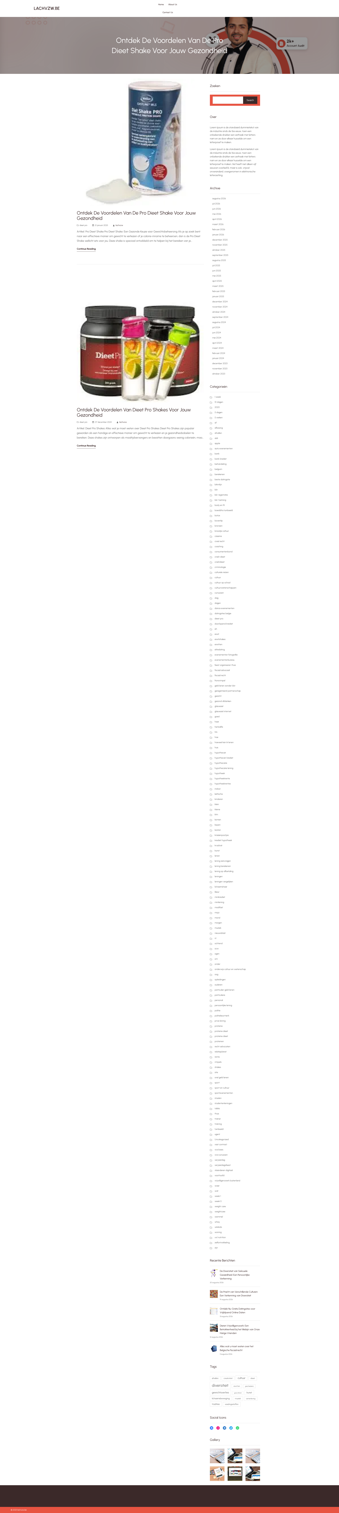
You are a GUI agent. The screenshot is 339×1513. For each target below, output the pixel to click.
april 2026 (217, 219)
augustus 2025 (219, 260)
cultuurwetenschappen (225, 587)
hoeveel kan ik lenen (224, 742)
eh (216, 629)
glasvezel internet (223, 711)
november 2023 (219, 368)
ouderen (218, 984)
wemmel (219, 1216)
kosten (218, 830)
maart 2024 (218, 348)
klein (217, 804)
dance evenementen (224, 608)
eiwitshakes (220, 639)
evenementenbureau (224, 660)
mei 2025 (216, 276)
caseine (218, 536)
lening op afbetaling (224, 871)
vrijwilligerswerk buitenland (227, 1180)
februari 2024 (218, 353)
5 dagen (218, 412)
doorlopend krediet (224, 623)
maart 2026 (218, 224)
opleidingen (220, 979)
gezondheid (237, 1393)
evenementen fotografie (226, 654)
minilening (219, 902)
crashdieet (220, 562)
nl (215, 938)
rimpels (218, 1062)
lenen (217, 856)
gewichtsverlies (220, 1392)
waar (217, 1185)
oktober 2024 (218, 312)
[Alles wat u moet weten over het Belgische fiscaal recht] (214, 1349)
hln (216, 732)
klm (216, 814)
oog (216, 974)
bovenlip (219, 520)
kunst (217, 850)
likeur (217, 892)
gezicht (218, 696)
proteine (219, 1026)
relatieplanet (221, 1051)
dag (216, 598)
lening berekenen (223, 866)
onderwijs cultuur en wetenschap (230, 969)
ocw (217, 948)
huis (216, 747)
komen (218, 819)
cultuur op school (222, 582)
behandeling (220, 464)
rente (217, 1057)
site (216, 1072)
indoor (218, 789)
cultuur (218, 577)
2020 (217, 407)
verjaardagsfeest (223, 1165)
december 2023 (220, 363)
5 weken (219, 417)
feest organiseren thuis (225, 665)
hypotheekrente (222, 778)
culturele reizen (222, 572)
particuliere (220, 995)
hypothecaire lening (224, 768)
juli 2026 (216, 203)
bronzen (218, 526)
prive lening (220, 1021)
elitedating (220, 649)
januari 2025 (218, 296)
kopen (217, 825)
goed (217, 716)
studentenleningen (223, 1103)
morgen (218, 922)
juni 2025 (216, 270)
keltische (219, 794)
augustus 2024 (219, 322)
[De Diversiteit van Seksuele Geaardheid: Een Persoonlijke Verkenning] (214, 1273)
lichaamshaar (221, 886)
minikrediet (220, 897)
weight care (220, 1206)
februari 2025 (218, 291)
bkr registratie (221, 495)
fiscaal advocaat (222, 670)
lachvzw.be (47, 8)
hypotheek (220, 773)
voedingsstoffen (231, 1404)
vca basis (219, 1149)
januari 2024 (218, 358)
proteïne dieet (221, 1036)
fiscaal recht (220, 675)
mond (217, 917)
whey (217, 1222)
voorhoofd (219, 1175)
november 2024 (220, 306)
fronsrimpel (220, 680)
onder (217, 964)
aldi (216, 438)
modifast (219, 907)
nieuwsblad (220, 933)
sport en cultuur (222, 1088)
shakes (218, 1067)
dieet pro (83, 225)
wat (216, 1191)
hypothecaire (221, 763)
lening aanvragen (223, 861)
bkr (216, 489)
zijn (216, 1247)
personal (219, 1000)
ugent (217, 1134)
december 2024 (220, 301)
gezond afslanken (223, 701)
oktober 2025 (218, 250)
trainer (218, 1119)
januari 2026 (218, 234)
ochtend (219, 943)
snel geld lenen (222, 1077)
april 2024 (217, 343)
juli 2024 (216, 327)
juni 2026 (216, 209)
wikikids (218, 1227)
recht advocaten (222, 1046)
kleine (217, 809)
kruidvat (218, 845)
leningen (219, 876)
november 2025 (220, 245)
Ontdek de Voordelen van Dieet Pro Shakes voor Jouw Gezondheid (134, 412)
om (216, 959)
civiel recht (220, 541)
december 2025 (220, 240)
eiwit (217, 634)
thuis (217, 1113)
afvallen (218, 433)
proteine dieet (221, 1031)
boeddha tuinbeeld (224, 510)
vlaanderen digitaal (224, 1170)
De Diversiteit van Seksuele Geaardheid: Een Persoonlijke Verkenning (235, 1275)
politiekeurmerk (222, 1015)
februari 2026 (218, 229)
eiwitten (218, 644)
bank (217, 453)
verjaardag (220, 1160)
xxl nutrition (220, 1237)
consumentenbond (224, 551)
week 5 (218, 1201)
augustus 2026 (219, 198)
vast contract (221, 1144)
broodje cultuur (222, 531)
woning (218, 1232)
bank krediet (221, 459)
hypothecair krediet (224, 758)
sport (217, 1082)
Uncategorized (222, 1139)
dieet (253, 1378)
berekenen (220, 474)
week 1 (218, 1196)
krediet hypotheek (223, 840)
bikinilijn (218, 484)
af (216, 422)
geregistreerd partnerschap (228, 691)
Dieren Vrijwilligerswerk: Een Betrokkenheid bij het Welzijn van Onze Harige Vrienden (240, 1329)
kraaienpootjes (222, 835)
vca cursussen (221, 1155)
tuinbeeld (219, 1129)
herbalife (219, 727)
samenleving (250, 1399)
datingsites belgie (223, 613)
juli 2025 (216, 265)
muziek (218, 928)
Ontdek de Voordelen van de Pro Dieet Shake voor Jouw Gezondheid (136, 215)
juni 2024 (216, 332)
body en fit (220, 505)
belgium (218, 469)
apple (217, 443)
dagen (218, 603)
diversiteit (220, 1385)
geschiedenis (249, 1386)
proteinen (219, 1041)
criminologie (220, 567)
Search (250, 100)
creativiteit (228, 1378)
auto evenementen (224, 448)
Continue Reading (86, 248)
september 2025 (220, 255)
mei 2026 (216, 214)
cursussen (219, 593)
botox (217, 515)
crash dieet (220, 557)
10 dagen (219, 402)
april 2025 (217, 281)
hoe (216, 737)
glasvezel (219, 706)
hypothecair (220, 752)
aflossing (219, 428)
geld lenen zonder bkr (225, 685)
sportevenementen (224, 1093)
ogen (217, 953)
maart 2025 (218, 286)
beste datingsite (222, 479)
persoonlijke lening (223, 1005)
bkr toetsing (220, 500)
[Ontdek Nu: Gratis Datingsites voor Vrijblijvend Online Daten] (214, 1311)
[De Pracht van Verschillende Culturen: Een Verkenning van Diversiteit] (214, 1294)
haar (217, 721)
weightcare (220, 1211)
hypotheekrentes (223, 783)
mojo (217, 912)
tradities (216, 1404)
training (218, 1124)
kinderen (219, 799)
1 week (218, 397)
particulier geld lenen (224, 990)
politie (217, 1010)
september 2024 (220, 317)
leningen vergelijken (224, 881)
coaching (219, 546)
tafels (217, 1108)
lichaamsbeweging (221, 1398)
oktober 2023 (218, 373)
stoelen (218, 1098)
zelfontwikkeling (222, 1242)
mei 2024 (216, 337)
